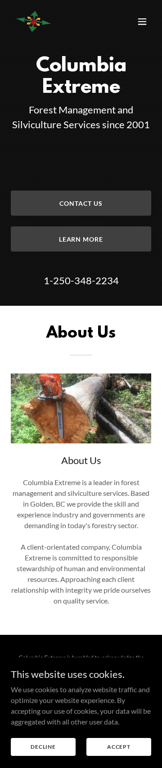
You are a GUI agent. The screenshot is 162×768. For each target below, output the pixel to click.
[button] (142, 21)
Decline (43, 746)
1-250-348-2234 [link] (81, 280)
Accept (118, 746)
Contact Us (81, 203)
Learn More (81, 239)
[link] (33, 21)
